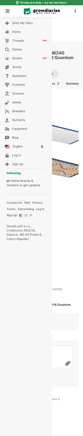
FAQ (27, 202)
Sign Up (12, 215)
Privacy (37, 202)
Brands (25, 181)
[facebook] (20, 217)
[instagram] (25, 217)
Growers (13, 185)
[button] (76, 11)
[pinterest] (30, 217)
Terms (11, 209)
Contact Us (14, 202)
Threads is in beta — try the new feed (42, 2)
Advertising (26, 209)
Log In (40, 209)
